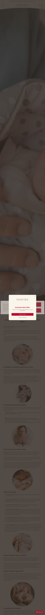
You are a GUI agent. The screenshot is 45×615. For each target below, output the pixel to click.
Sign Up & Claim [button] (22, 314)
